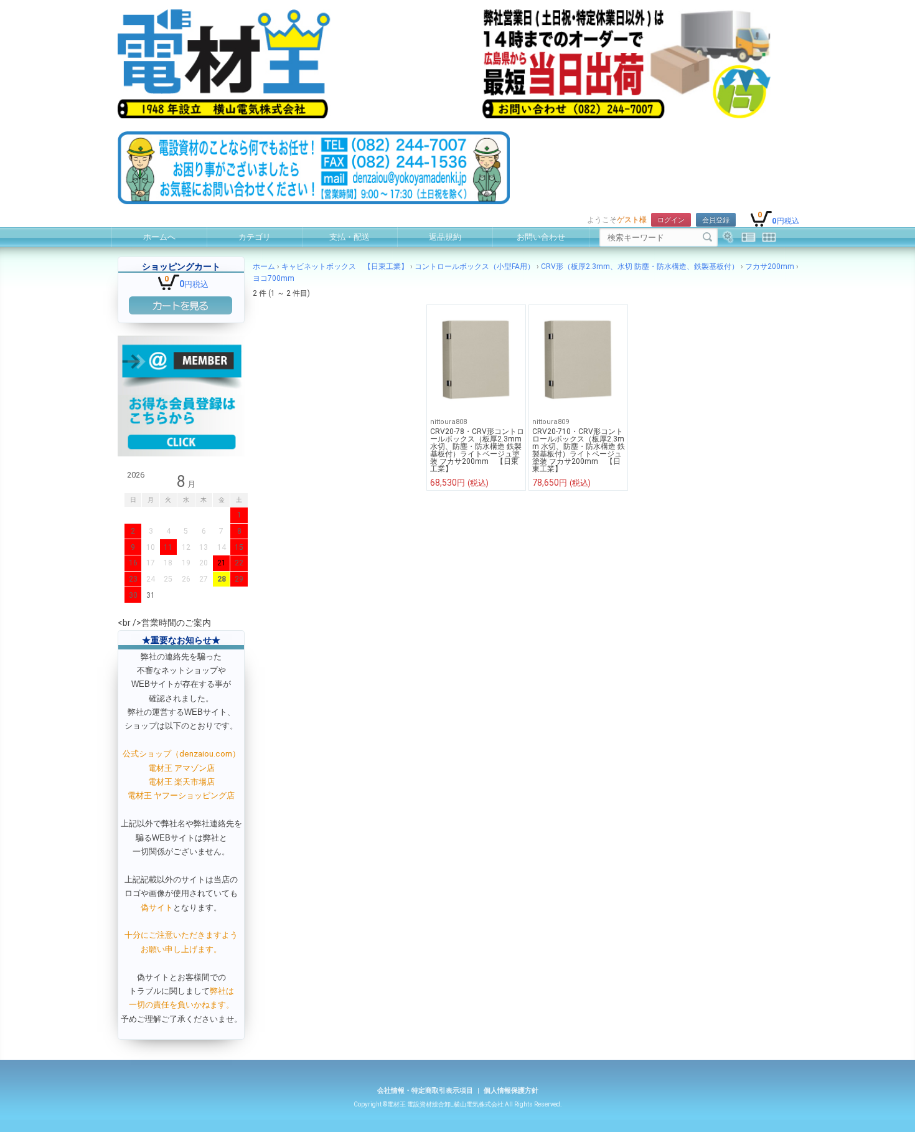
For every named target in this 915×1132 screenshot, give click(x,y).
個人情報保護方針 (511, 1091)
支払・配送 (349, 237)
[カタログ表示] (769, 237)
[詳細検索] (728, 237)
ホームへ (159, 237)
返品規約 (445, 237)
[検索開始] (707, 237)
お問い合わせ (541, 237)
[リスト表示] (748, 237)
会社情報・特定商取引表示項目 (425, 1091)
